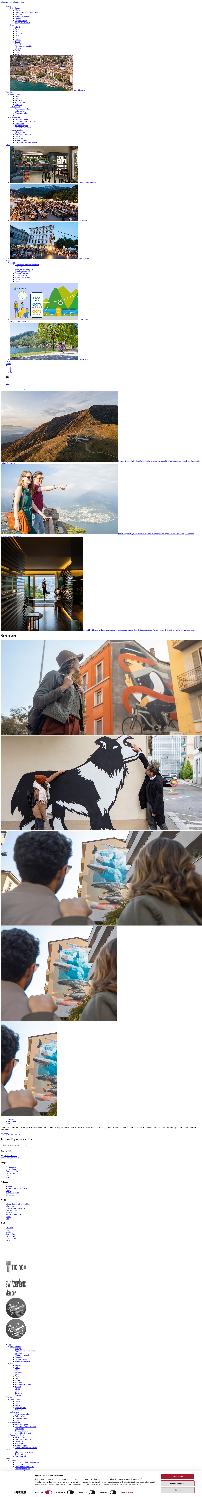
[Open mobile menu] (7, 378)
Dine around (19, 124)
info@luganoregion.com (10, 1158)
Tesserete (18, 54)
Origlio (17, 50)
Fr (11, 372)
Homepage (10, 1119)
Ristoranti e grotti (21, 119)
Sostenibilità (10, 1234)
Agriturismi (19, 19)
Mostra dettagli (127, 1492)
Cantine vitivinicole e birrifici (25, 121)
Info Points (19, 267)
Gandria (18, 40)
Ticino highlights (21, 140)
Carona (17, 35)
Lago (17, 98)
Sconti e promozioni (22, 271)
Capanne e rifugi (21, 21)
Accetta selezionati (178, 1483)
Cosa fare (9, 92)
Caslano (18, 37)
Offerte (8, 364)
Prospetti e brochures (22, 277)
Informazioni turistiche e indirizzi (27, 265)
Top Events (19, 1454)
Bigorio (18, 27)
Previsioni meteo (21, 275)
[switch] (70, 1492)
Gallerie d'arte (20, 111)
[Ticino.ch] (16, 1276)
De (11, 370)
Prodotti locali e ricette (23, 128)
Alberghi (18, 10)
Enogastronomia (16, 117)
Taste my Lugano (21, 126)
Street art (18, 115)
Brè (16, 31)
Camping (18, 14)
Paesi (12, 25)
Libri (17, 282)
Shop (7, 384)
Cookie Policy (11, 1238)
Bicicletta (18, 100)
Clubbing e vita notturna (24, 1452)
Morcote (18, 48)
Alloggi (8, 6)
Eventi (8, 145)
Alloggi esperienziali (22, 23)
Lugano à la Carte (21, 273)
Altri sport (18, 105)
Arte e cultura (15, 107)
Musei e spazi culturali (23, 109)
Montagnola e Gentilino (23, 46)
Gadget (17, 279)
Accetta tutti (178, 1476)
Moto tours (19, 138)
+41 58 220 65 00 (10, 1156)
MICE (8, 362)
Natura (17, 96)
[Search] (25, 389)
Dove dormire (15, 8)
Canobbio (18, 33)
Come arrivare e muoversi (24, 269)
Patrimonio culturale (22, 113)
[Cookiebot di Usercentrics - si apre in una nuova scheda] (20, 1492)
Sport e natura (15, 94)
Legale (8, 1232)
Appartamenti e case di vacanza (26, 12)
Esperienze (19, 136)
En (11, 368)
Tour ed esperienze (17, 130)
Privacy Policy (11, 1236)
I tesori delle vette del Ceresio (26, 143)
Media (8, 1230)
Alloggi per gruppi (22, 16)
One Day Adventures (23, 134)
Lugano (18, 1395)
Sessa (17, 52)
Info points (10, 1206)
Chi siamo (9, 1228)
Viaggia (8, 260)
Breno (17, 29)
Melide (17, 42)
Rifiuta (177, 1490)
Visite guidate (20, 132)
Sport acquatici (20, 103)
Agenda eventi (20, 1456)
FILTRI (4, 1134)
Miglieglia (18, 44)
